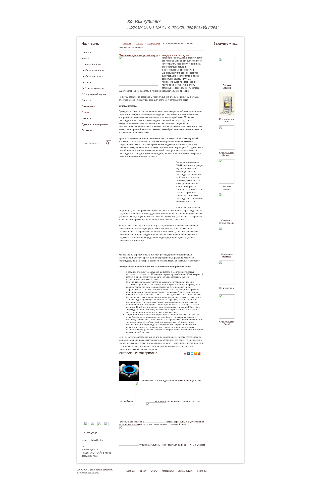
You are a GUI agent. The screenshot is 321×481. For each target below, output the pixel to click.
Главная (86, 52)
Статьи (85, 112)
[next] (226, 333)
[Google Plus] (199, 353)
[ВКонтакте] (188, 353)
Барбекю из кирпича (93, 70)
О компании (88, 106)
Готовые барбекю (91, 64)
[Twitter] (192, 353)
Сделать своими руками (95, 124)
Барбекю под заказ (92, 76)
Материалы (168, 471)
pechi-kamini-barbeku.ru (101, 469)
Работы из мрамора (93, 88)
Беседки (86, 82)
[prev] (226, 49)
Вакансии (87, 130)
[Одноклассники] (195, 353)
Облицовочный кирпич (94, 94)
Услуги (85, 58)
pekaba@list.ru (96, 440)
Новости (86, 118)
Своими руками (185, 471)
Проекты (86, 100)
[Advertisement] (147, 184)
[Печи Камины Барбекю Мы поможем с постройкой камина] (129, 11)
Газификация (153, 43)
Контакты (201, 471)
